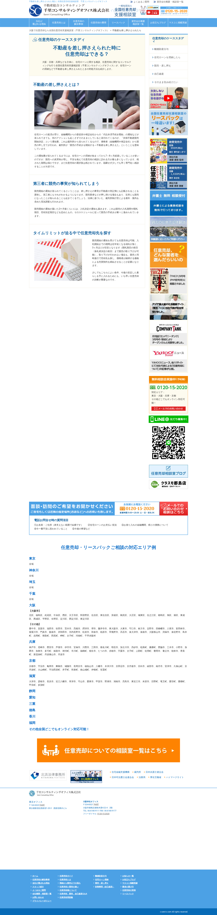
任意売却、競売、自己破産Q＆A (73, 894)
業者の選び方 (128, 887)
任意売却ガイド (66, 876)
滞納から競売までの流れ (70, 883)
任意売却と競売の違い (69, 887)
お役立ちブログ (158, 22)
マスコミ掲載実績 (178, 22)
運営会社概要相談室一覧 (138, 22)
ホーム (35, 876)
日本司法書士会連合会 (123, 777)
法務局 (142, 777)
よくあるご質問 (141, 1)
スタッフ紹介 (38, 887)
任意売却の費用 (98, 22)
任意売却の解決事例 (78, 22)
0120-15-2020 (103, 814)
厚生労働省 (155, 777)
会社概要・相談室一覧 (41, 894)
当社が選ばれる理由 (39, 22)
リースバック (118, 22)
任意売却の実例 (129, 890)
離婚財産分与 (101, 876)
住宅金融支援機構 (120, 772)
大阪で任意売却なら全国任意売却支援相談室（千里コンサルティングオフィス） (69, 30)
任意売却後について (68, 890)
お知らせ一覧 (128, 876)
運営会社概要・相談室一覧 (170, 1)
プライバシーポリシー (41, 901)
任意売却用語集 (66, 897)
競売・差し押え (101, 883)
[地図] (42, 805)
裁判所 (137, 772)
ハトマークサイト (175, 777)
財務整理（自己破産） (104, 887)
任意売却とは (58, 22)
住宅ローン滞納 (101, 879)
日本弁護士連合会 (154, 772)
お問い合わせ (38, 897)
